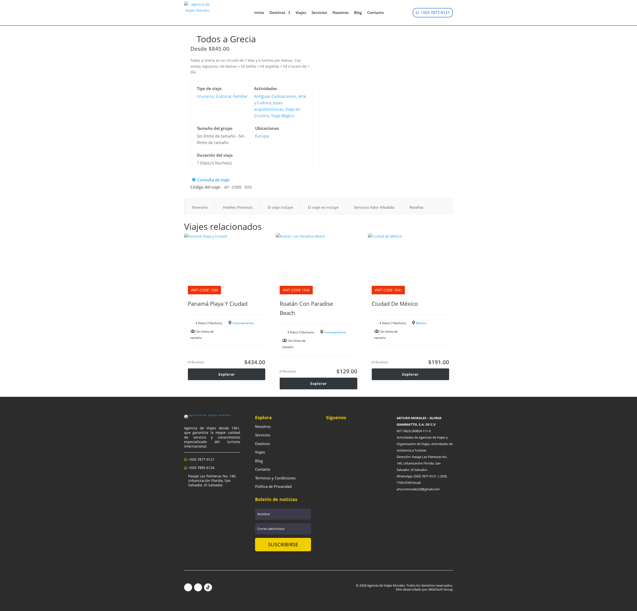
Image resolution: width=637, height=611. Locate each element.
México (421, 323)
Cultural (223, 96)
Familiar (240, 96)
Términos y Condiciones (275, 477)
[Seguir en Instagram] (198, 587)
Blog (358, 12)
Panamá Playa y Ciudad (217, 303)
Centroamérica (243, 323)
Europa (262, 136)
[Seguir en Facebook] (188, 587)
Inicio (259, 12)
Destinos (277, 12)
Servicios (319, 12)
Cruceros (205, 96)
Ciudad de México (395, 303)
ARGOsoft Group (440, 589)
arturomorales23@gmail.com (418, 489)
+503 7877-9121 (435, 12)
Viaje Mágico (283, 115)
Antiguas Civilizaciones (275, 96)
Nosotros (340, 12)
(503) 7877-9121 (425, 476)
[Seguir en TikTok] (208, 587)
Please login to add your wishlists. (192, 42)
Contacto (375, 12)
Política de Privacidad (273, 486)
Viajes (301, 12)
